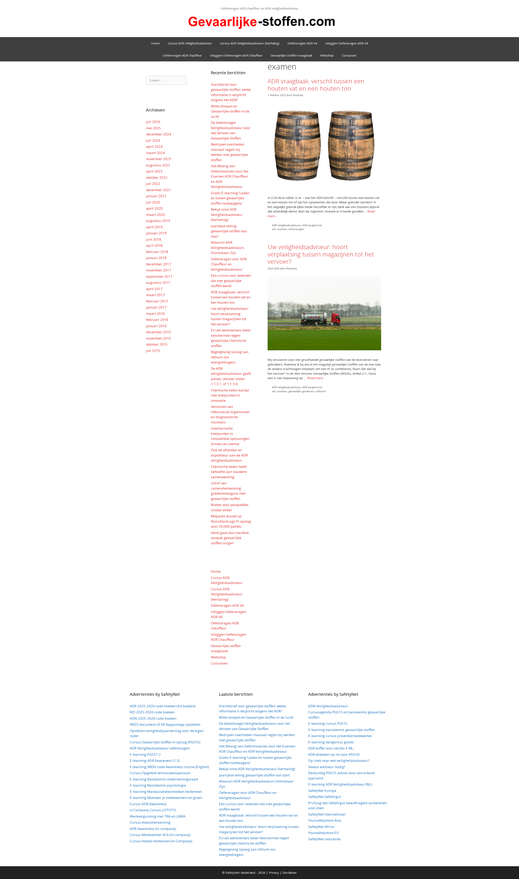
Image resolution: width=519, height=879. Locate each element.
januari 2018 (156, 257)
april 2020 (154, 208)
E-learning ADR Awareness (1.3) (155, 760)
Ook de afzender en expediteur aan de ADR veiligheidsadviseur (229, 455)
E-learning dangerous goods (331, 742)
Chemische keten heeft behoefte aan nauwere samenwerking (229, 471)
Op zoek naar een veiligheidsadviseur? (338, 760)
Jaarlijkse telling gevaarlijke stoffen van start (229, 231)
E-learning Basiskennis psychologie (158, 785)
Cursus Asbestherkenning (150, 822)
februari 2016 (157, 319)
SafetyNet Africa (321, 826)
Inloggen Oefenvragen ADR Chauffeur (236, 55)
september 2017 (159, 276)
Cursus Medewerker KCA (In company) (160, 834)
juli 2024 (153, 140)
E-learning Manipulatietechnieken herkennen (166, 791)
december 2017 (158, 264)
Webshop (327, 55)
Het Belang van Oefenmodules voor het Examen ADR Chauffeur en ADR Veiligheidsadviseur (229, 176)
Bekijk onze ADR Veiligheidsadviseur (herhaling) (226, 214)
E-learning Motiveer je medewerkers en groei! (166, 797)
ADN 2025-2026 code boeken (153, 718)
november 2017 (158, 270)
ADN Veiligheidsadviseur (328, 706)
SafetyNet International (326, 814)
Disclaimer (289, 872)
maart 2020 (155, 214)
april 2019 (154, 227)
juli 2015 (153, 350)
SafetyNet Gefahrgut (324, 796)
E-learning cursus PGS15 (327, 723)
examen (282, 229)
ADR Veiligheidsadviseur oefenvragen (160, 748)
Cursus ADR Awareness (148, 804)
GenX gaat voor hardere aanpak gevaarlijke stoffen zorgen (230, 537)
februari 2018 (157, 251)
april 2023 (154, 171)
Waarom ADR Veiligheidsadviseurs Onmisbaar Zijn (227, 247)
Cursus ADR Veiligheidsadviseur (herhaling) (249, 43)
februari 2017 (157, 301)
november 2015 (158, 338)
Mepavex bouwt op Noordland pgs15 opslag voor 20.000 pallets (231, 521)
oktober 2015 (156, 344)
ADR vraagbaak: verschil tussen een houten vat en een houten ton (316, 84)
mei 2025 (153, 128)
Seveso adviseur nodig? (326, 766)
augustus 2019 (158, 220)
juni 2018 (153, 239)
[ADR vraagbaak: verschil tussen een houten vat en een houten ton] (324, 187)
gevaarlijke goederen (301, 391)
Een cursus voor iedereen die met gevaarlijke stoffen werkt (231, 280)
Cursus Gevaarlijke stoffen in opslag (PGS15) (165, 742)
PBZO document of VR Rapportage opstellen (165, 724)
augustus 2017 (158, 282)
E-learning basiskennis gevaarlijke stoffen (341, 729)
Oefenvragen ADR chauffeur (182, 55)
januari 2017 (156, 307)
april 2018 (154, 245)
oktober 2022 (156, 177)
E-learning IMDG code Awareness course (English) (169, 766)
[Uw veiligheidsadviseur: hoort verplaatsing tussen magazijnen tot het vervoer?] (324, 349)
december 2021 (158, 190)
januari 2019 (156, 233)
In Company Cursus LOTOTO (153, 810)
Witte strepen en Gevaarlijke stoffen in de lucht (230, 111)
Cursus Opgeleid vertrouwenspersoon (160, 773)
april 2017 (154, 288)
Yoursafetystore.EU (323, 832)
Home (155, 43)
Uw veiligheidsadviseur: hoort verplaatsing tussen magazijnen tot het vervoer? (321, 254)
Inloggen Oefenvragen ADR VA (346, 43)
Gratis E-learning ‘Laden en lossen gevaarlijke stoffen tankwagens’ (230, 198)
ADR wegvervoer (312, 225)
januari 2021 (156, 196)
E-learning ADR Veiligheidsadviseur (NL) (340, 784)
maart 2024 (155, 152)
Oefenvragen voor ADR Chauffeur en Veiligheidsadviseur (229, 264)
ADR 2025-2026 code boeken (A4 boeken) (162, 706)
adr (274, 229)
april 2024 (154, 146)
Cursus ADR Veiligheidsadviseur (190, 43)
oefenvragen (296, 229)
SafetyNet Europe (322, 790)
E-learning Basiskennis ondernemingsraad (164, 779)
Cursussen (349, 55)
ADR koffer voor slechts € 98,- (331, 748)
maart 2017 (155, 295)
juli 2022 (153, 183)
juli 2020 (153, 202)
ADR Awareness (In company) (153, 828)
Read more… (316, 378)
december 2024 (158, 134)
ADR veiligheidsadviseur (286, 225)
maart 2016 (155, 313)
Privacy (274, 872)
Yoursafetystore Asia (324, 820)
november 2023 (158, 159)
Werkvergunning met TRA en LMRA (158, 816)
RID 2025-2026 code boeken (152, 712)
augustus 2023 (158, 165)
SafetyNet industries (324, 839)
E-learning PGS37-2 (145, 754)
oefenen (320, 391)
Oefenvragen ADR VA (302, 43)
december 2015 (158, 332)
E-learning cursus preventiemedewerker (340, 735)
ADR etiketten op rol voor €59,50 (334, 754)
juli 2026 (153, 121)
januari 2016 (156, 326)
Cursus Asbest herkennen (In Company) (161, 841)
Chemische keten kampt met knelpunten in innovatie (230, 395)
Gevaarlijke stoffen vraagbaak (291, 55)
